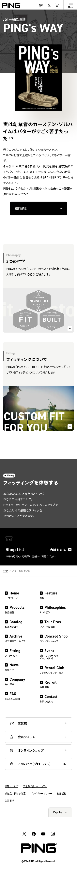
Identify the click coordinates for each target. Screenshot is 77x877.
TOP (5, 571)
